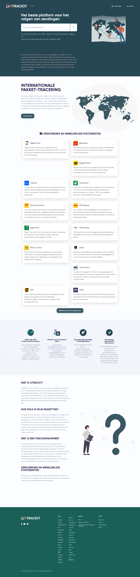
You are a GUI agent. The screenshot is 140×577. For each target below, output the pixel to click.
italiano (60, 557)
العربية (59, 522)
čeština (60, 532)
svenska (71, 547)
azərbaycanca (62, 525)
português (72, 532)
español (60, 542)
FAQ (79, 520)
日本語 (60, 559)
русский (71, 537)
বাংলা (59, 527)
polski (70, 530)
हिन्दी (59, 552)
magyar (60, 554)
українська (72, 555)
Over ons (101, 520)
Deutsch (60, 537)
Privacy (101, 522)
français (60, 547)
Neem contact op (83, 522)
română (71, 535)
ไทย (70, 550)
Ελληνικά (60, 540)
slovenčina (72, 540)
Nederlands (72, 525)
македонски (72, 522)
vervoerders (27, 116)
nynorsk (71, 527)
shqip (70, 545)
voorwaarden (102, 525)
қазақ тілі (60, 562)
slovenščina (72, 542)
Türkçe (71, 552)
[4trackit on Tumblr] (21, 524)
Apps (100, 527)
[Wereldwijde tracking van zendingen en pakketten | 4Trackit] (16, 6)
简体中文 (71, 560)
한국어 (70, 517)
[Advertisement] (55, 46)
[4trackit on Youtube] (24, 524)
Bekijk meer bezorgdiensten (71, 310)
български (61, 530)
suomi (59, 545)
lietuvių (71, 520)
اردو (70, 557)
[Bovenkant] (117, 570)
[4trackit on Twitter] (28, 524)
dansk (60, 535)
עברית (59, 549)
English (60, 520)
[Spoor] (73, 27)
